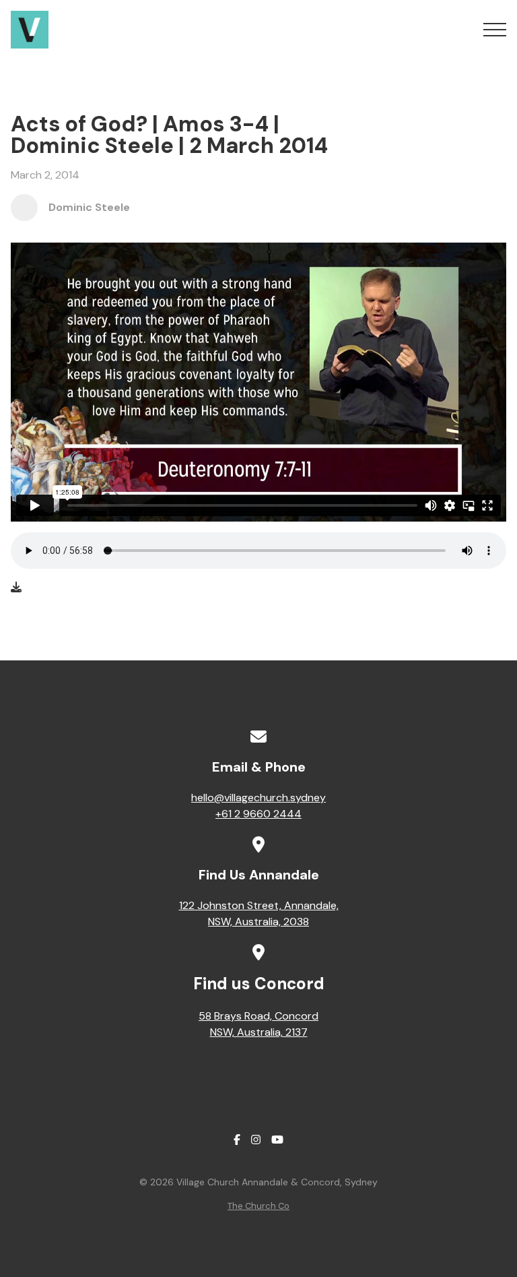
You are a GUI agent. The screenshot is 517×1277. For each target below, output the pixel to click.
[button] (494, 29)
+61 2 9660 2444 (258, 814)
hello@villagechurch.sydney (258, 797)
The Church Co (258, 1206)
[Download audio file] (16, 588)
